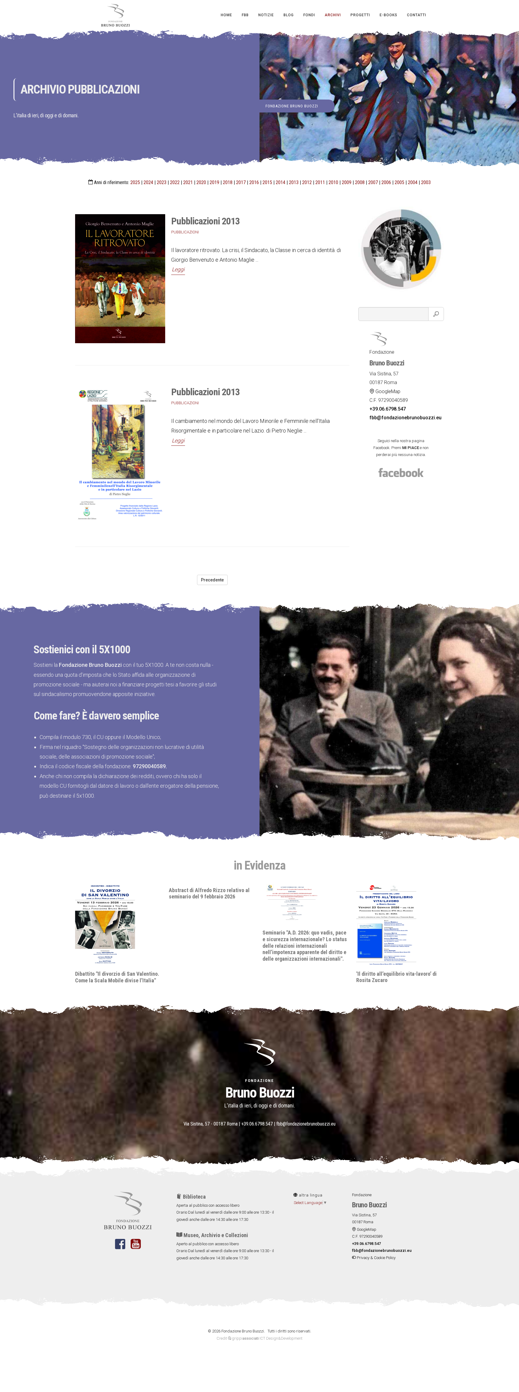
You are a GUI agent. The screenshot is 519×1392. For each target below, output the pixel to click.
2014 (280, 182)
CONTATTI (416, 15)
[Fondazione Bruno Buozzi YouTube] (136, 1248)
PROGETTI (360, 15)
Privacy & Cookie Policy (376, 1257)
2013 (294, 182)
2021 (188, 182)
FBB (245, 15)
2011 (320, 182)
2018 (227, 182)
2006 (386, 182)
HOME (226, 15)
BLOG (289, 15)
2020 (201, 182)
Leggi (178, 269)
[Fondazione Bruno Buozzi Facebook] (120, 1248)
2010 (333, 182)
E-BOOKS (388, 15)
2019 (214, 182)
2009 (346, 182)
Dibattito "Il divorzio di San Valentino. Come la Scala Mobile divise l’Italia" (398, 977)
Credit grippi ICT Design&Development (259, 1338)
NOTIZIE (266, 15)
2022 (175, 182)
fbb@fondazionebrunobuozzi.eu (305, 1124)
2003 (426, 182)
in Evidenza (259, 865)
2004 (412, 182)
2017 (241, 182)
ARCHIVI (333, 15)
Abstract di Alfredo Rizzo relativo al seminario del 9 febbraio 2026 (115, 893)
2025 (135, 182)
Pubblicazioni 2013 (205, 221)
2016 (254, 182)
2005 (399, 182)
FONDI (309, 15)
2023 (161, 182)
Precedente (212, 579)
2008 (360, 182)
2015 (267, 182)
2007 (373, 182)
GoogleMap (387, 391)
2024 (148, 182)
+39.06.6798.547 (257, 1124)
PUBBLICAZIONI (185, 232)
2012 (307, 182)
